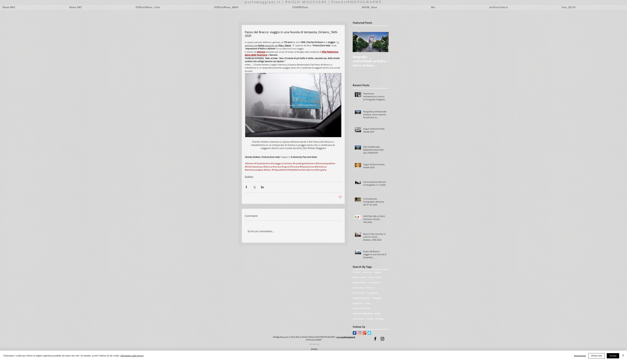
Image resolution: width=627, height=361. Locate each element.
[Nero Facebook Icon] (375, 338)
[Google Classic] (364, 333)
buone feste (359, 282)
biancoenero (359, 277)
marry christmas (362, 308)
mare (368, 303)
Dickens (249, 176)
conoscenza (374, 282)
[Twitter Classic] (369, 333)
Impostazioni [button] (580, 355)
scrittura (380, 318)
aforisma (367, 272)
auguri (377, 272)
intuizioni (358, 303)
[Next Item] (383, 41)
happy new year (361, 297)
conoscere (358, 287)
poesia (369, 318)
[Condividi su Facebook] (246, 187)
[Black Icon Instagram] (382, 338)
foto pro (370, 287)
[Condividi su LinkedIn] (262, 187)
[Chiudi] (623, 355)
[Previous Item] (357, 41)
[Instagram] (359, 333)
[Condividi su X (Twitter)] (254, 187)
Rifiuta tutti (596, 355)
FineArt (357, 272)
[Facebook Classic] (354, 333)
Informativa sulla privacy (132, 355)
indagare (377, 297)
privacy (314, 348)
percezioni (358, 318)
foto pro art (359, 292)
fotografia (372, 292)
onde (377, 313)
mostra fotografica (363, 313)
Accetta (613, 355)
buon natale (375, 277)
